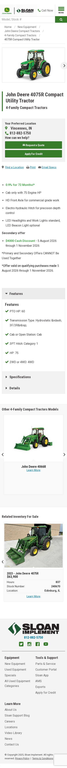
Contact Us (12, 744)
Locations (11, 727)
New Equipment (27, 26)
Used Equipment (15, 669)
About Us (11, 709)
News (8, 738)
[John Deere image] (33, 438)
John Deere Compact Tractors (22, 31)
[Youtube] (46, 644)
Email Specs (49, 167)
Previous (4, 455)
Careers (10, 721)
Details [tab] (14, 388)
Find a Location (14, 167)
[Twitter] (21, 644)
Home (8, 26)
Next (62, 65)
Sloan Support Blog (17, 715)
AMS (38, 681)
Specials (10, 675)
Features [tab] (16, 294)
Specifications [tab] (20, 377)
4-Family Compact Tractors (20, 35)
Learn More (33, 470)
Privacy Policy (22, 758)
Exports (40, 687)
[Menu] (61, 9)
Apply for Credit (45, 692)
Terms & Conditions (42, 758)
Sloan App (42, 675)
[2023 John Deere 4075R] (33, 545)
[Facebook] (37, 644)
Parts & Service (45, 664)
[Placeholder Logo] (8, 10)
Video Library (13, 733)
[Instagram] (29, 644)
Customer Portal (46, 669)
